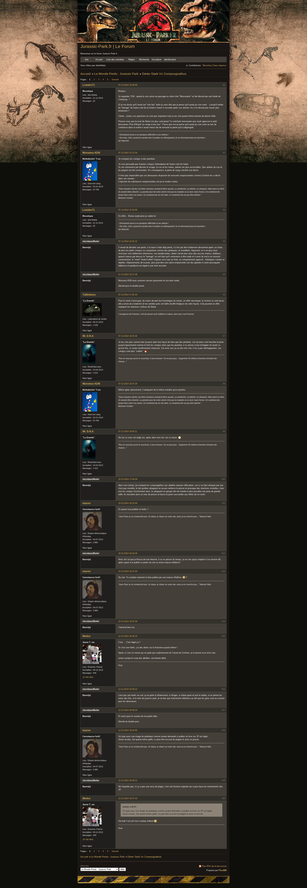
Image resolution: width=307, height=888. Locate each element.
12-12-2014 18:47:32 (127, 798)
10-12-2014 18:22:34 (127, 571)
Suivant (115, 79)
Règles (131, 59)
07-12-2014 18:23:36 (127, 336)
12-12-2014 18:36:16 (127, 636)
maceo (87, 503)
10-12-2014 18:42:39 (127, 621)
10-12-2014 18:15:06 (127, 503)
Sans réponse (219, 65)
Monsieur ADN (91, 152)
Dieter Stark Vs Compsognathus (164, 73)
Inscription (156, 59)
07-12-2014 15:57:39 (127, 274)
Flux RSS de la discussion (214, 866)
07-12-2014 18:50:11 (127, 431)
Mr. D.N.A (88, 336)
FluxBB (223, 870)
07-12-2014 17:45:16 (127, 294)
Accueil (98, 59)
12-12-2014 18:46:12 (127, 780)
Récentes (207, 65)
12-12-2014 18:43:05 (127, 730)
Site (86, 59)
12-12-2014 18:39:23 (127, 689)
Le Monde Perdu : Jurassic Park (116, 73)
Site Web (89, 677)
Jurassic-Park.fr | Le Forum (107, 46)
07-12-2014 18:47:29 (127, 383)
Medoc (87, 636)
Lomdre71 (89, 85)
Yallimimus (89, 294)
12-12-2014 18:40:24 (127, 710)
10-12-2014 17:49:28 (127, 479)
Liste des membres (115, 59)
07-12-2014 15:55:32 (127, 241)
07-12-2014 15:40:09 (127, 85)
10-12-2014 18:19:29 (127, 553)
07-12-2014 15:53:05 (127, 210)
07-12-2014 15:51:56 (127, 153)
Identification (170, 59)
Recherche (144, 59)
